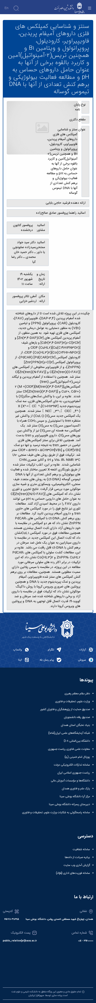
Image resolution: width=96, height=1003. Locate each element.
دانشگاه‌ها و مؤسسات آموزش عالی (70, 780)
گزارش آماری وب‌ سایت (77, 865)
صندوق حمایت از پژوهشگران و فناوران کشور (65, 709)
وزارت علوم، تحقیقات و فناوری (72, 701)
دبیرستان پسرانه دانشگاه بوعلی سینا (69, 804)
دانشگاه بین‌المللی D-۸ (77, 741)
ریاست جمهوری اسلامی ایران (73, 772)
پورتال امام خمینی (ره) (77, 757)
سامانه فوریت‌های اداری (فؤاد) (73, 873)
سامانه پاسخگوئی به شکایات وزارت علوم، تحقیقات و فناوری (56, 812)
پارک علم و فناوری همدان (76, 788)
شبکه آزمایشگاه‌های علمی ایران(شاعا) (69, 733)
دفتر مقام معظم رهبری (77, 693)
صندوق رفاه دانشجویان (77, 717)
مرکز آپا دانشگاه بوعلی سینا (75, 796)
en (6, 8)
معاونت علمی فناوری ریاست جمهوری (69, 749)
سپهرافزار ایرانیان (36, 995)
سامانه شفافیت (81, 849)
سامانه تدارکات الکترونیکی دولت (72, 765)
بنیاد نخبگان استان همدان (75, 725)
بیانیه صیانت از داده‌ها (77, 857)
